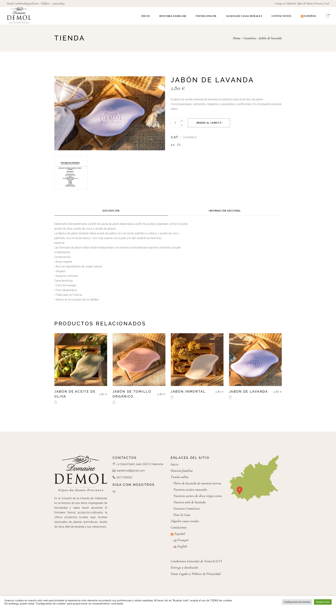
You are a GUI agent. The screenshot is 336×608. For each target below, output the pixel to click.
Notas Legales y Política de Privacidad (195, 574)
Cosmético (190, 137)
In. (114, 491)
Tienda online (180, 477)
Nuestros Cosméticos (186, 508)
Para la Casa (181, 515)
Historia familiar (182, 470)
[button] (55, 402)
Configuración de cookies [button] (297, 602)
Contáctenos (178, 527)
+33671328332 (58, 3)
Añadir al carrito (209, 123)
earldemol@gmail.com (26, 3)
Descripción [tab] (111, 211)
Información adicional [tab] (225, 211)
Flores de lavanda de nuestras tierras (197, 483)
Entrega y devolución (184, 567)
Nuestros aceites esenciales (190, 489)
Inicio (174, 464)
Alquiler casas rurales (185, 521)
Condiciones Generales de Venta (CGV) (196, 561)
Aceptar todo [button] (323, 602)
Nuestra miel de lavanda (189, 502)
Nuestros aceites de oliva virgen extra (197, 496)
